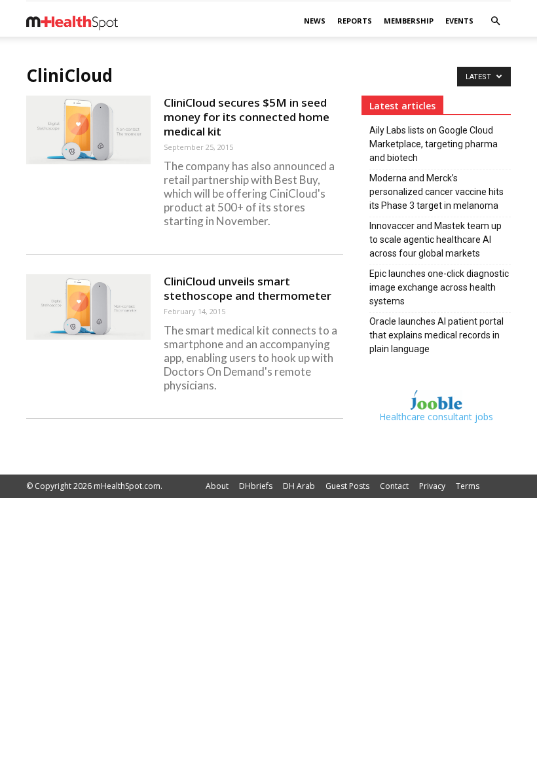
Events (459, 21)
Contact (394, 486)
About (217, 486)
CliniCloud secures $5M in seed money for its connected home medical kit (246, 117)
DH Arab (299, 486)
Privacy (432, 486)
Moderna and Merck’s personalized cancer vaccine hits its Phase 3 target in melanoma (436, 192)
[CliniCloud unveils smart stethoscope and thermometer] (88, 307)
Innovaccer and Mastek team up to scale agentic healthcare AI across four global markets (435, 240)
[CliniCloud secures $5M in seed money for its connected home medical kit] (88, 130)
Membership (409, 21)
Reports (354, 21)
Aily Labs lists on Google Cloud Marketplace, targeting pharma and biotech (433, 144)
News (314, 21)
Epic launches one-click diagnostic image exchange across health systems (439, 287)
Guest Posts (347, 486)
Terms (467, 486)
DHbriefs (255, 486)
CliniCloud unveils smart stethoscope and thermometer (247, 288)
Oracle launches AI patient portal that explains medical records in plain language (436, 335)
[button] (495, 21)
